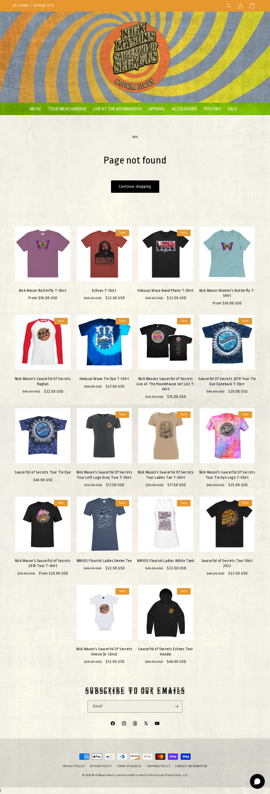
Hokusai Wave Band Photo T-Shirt (166, 290)
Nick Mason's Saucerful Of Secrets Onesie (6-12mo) (104, 651)
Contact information (191, 766)
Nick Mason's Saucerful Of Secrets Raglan (43, 381)
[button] (229, 6)
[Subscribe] (176, 706)
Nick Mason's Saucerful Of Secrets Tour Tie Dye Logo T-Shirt (227, 475)
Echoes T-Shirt (104, 290)
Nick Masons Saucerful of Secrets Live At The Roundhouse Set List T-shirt (166, 384)
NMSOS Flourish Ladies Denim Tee (104, 561)
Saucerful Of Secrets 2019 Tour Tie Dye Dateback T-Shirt (227, 381)
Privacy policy (74, 766)
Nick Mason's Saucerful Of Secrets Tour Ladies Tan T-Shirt (166, 475)
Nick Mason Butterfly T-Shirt (43, 290)
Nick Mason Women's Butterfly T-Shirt (227, 293)
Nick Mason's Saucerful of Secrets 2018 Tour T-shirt (43, 563)
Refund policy (101, 766)
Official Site (43, 5)
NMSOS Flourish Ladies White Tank (165, 561)
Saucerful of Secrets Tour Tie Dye (43, 472)
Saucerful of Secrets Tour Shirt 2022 (227, 563)
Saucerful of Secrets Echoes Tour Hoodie (165, 651)
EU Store (20, 5)
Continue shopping (135, 186)
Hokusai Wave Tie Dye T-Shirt (104, 379)
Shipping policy (158, 766)
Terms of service (129, 766)
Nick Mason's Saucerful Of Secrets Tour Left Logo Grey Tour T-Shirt (104, 475)
